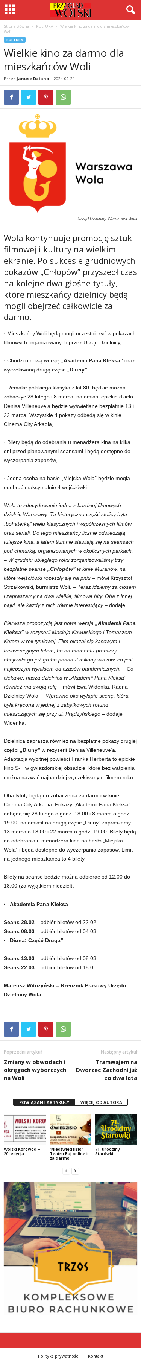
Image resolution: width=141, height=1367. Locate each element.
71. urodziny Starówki (107, 1151)
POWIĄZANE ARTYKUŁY (44, 1102)
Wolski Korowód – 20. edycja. (22, 1151)
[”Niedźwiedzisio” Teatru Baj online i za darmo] (71, 1129)
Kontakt (95, 1356)
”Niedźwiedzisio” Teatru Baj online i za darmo (69, 1153)
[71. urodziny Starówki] (116, 1129)
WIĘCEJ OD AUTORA (101, 1102)
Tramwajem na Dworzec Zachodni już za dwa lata (106, 1069)
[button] (129, 10)
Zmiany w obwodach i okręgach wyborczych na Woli (35, 1069)
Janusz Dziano (33, 78)
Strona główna (16, 26)
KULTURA (44, 26)
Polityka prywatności (58, 1356)
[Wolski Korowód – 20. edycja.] (25, 1129)
